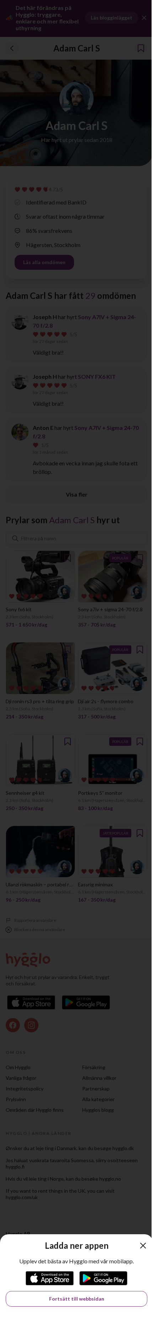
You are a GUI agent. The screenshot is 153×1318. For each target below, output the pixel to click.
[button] (143, 1245)
